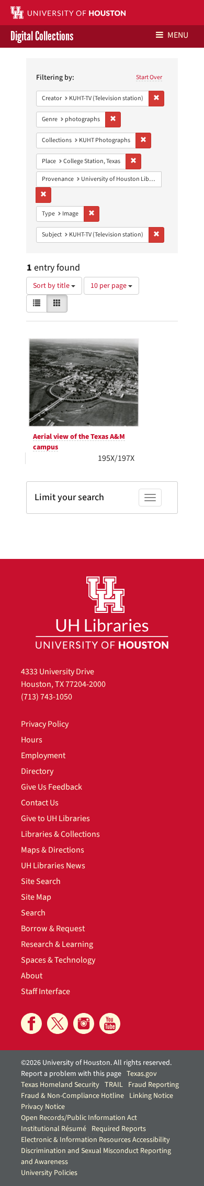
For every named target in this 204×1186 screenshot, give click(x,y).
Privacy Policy (45, 724)
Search (33, 913)
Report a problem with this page (71, 1074)
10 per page (109, 286)
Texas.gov (142, 1074)
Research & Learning (57, 944)
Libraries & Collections (60, 834)
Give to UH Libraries (55, 818)
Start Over (149, 77)
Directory (37, 771)
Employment (43, 755)
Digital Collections (41, 36)
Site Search (41, 881)
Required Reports (119, 1129)
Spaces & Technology (58, 960)
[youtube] (109, 1023)
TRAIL (114, 1085)
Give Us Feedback (51, 787)
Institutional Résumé (53, 1129)
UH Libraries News (53, 865)
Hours (31, 740)
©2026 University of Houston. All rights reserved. (96, 1063)
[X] (57, 1023)
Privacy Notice (43, 1107)
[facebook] (31, 1023)
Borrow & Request (53, 928)
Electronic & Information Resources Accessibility (95, 1140)
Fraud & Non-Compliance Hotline (72, 1096)
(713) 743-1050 (46, 697)
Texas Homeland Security (60, 1085)
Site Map (36, 897)
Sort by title (52, 286)
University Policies (49, 1173)
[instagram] (83, 1023)
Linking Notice (151, 1096)
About (31, 976)
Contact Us (40, 802)
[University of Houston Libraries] (102, 612)
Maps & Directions (52, 850)
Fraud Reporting (153, 1085)
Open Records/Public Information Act (79, 1118)
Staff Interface (45, 991)
